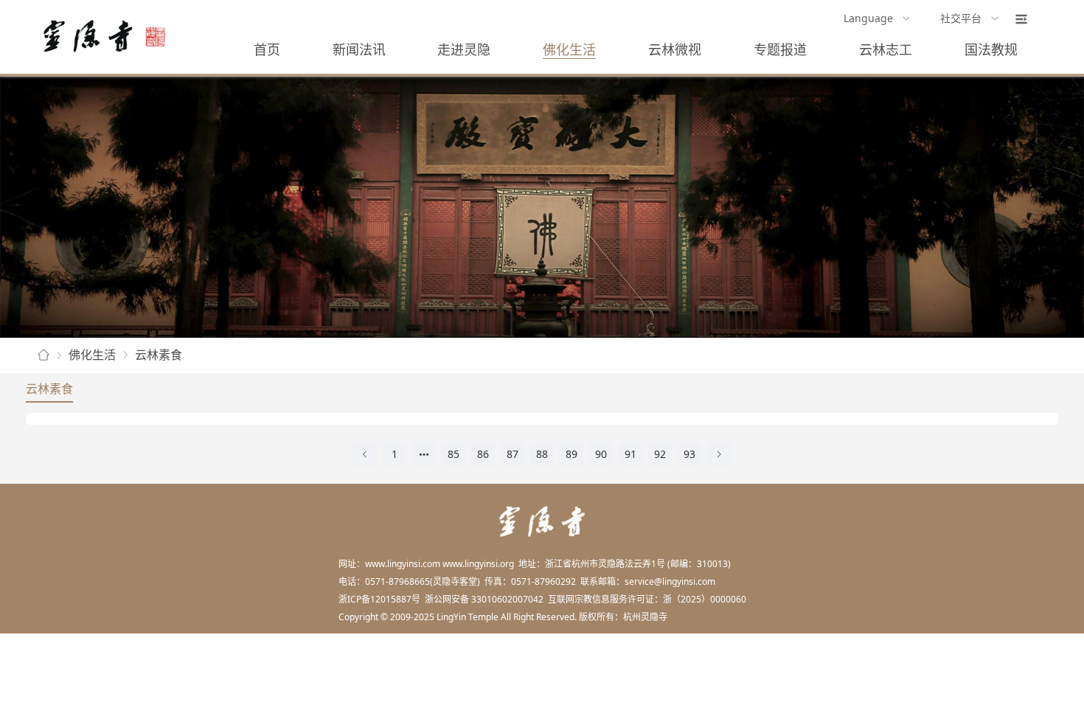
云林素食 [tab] (49, 389)
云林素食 (158, 355)
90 (601, 454)
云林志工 (885, 49)
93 (689, 454)
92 (660, 454)
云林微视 (674, 49)
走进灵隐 (463, 49)
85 (453, 454)
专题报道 (780, 49)
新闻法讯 (359, 49)
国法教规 (991, 49)
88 (542, 454)
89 (571, 454)
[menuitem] (877, 19)
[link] (43, 355)
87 (512, 454)
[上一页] (365, 454)
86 (483, 454)
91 (630, 454)
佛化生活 (569, 49)
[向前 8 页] (424, 454)
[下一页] (719, 454)
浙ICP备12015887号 (379, 599)
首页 (267, 49)
